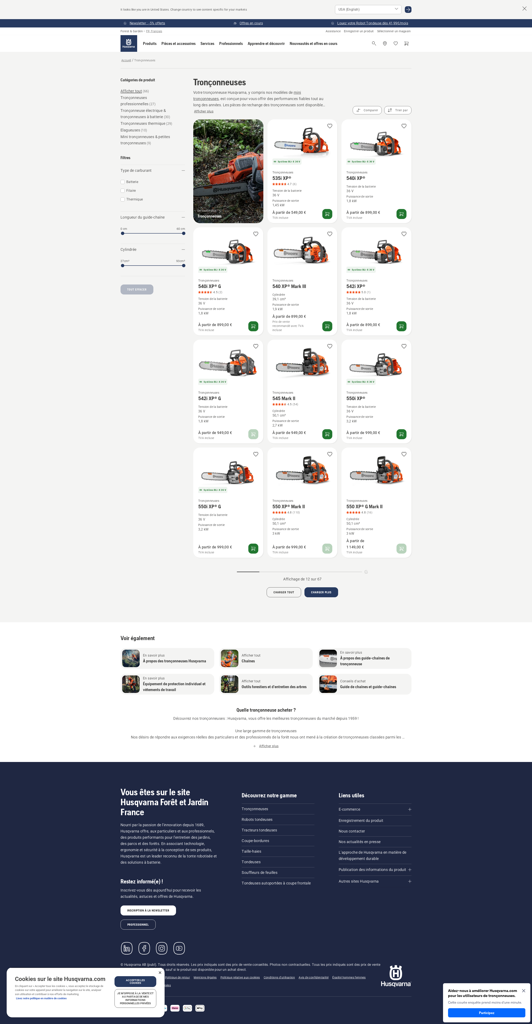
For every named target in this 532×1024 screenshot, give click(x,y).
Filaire (131, 191)
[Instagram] (161, 948)
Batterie (132, 182)
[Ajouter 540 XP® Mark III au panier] (327, 326)
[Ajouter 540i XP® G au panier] (253, 326)
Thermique (134, 199)
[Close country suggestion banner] (524, 8)
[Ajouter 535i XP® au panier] (327, 214)
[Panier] (406, 43)
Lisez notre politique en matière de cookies (41, 998)
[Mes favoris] (396, 43)
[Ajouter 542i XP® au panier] (401, 326)
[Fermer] (160, 972)
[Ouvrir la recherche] (374, 43)
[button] (149, 43)
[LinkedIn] (127, 948)
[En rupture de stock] (253, 434)
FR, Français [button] (154, 31)
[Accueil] (129, 43)
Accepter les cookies (135, 981)
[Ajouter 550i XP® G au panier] (253, 549)
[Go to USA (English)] (408, 9)
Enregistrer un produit (359, 31)
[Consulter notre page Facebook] (144, 948)
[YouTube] (179, 948)
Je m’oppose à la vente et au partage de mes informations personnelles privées (135, 998)
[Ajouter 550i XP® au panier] (401, 434)
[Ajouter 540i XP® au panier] (401, 214)
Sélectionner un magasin (394, 31)
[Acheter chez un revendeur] (385, 43)
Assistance (333, 31)
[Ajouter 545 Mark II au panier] (327, 434)
